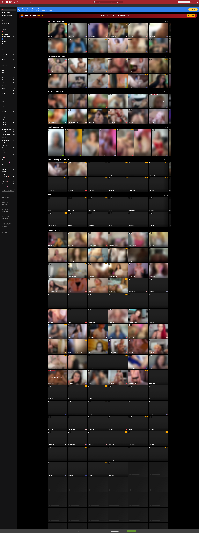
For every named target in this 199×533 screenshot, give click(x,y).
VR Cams (51, 195)
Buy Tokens (4, 226)
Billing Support (5, 204)
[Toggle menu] (2, 2)
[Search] (112, 2)
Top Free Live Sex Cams (56, 56)
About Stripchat (5, 197)
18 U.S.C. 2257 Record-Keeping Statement (7, 224)
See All (166, 21)
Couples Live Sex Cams (56, 92)
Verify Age (193, 9)
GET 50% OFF (191, 15)
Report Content (5, 207)
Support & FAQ (5, 202)
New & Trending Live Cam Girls (59, 160)
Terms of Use (5, 214)
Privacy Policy (5, 211)
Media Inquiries (5, 209)
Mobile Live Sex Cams (56, 127)
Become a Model (5, 216)
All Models (4, 221)
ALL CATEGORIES (9, 190)
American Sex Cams (57, 21)
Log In (194, 2)
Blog (3, 200)
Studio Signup (5, 218)
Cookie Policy (115, 531)
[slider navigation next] (167, 38)
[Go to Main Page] (12, 2)
